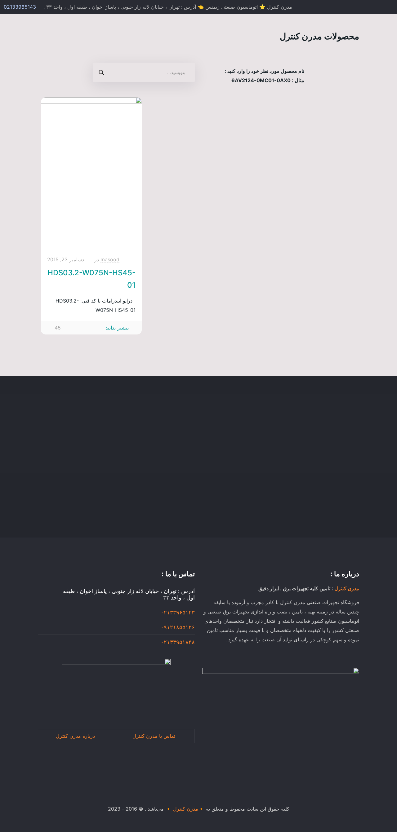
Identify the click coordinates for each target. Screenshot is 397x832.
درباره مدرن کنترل (75, 736)
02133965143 (20, 7)
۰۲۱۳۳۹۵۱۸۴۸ (178, 642)
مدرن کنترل (346, 588)
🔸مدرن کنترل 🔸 (184, 809)
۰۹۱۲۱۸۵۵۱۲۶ (178, 627)
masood (109, 259)
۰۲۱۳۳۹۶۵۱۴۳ (178, 612)
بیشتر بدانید (117, 328)
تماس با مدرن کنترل (153, 736)
